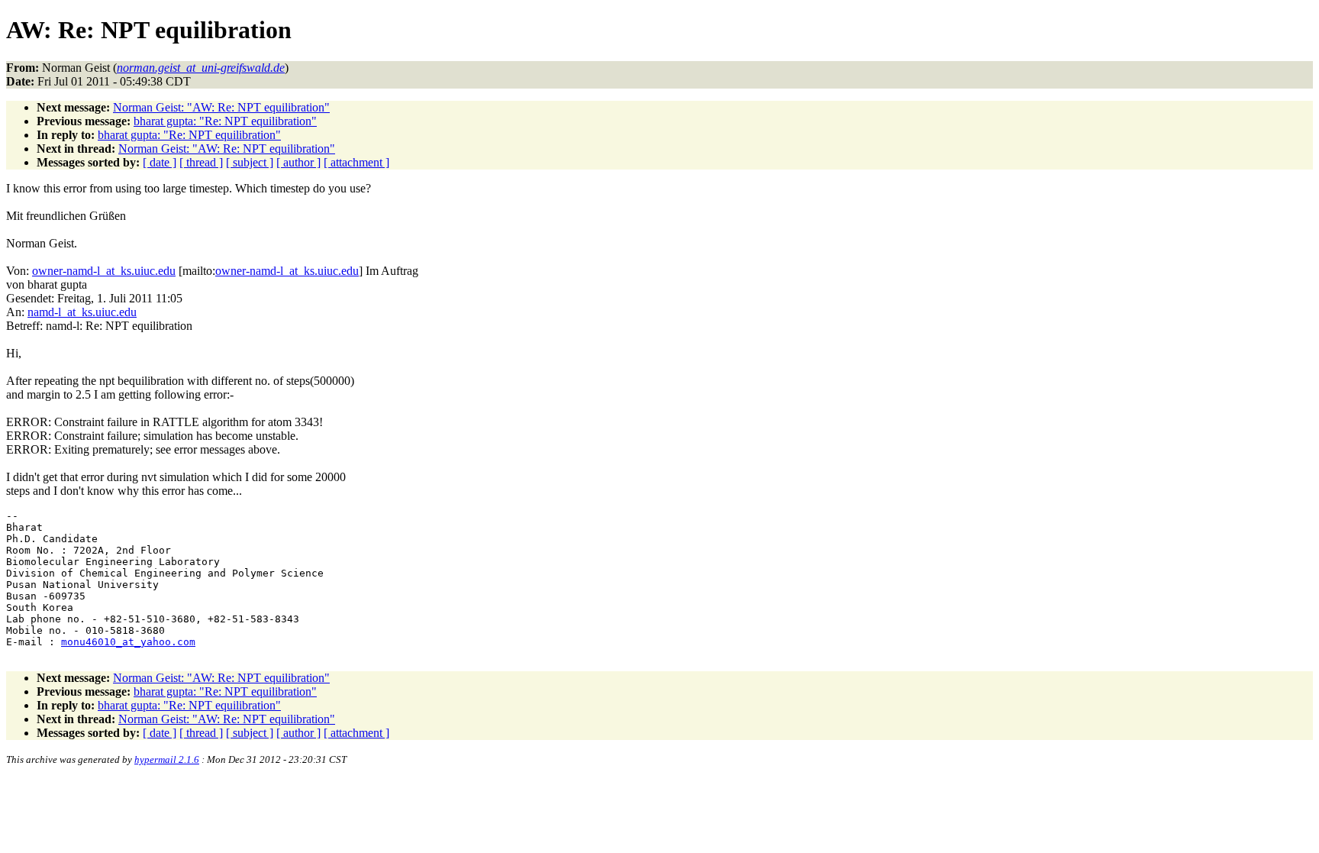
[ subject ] (249, 162)
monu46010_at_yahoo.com (128, 642)
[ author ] (298, 162)
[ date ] (159, 162)
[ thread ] (201, 162)
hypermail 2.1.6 (166, 759)
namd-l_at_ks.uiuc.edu (82, 311)
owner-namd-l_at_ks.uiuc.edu (104, 270)
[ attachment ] (356, 162)
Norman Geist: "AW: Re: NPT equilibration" (221, 107)
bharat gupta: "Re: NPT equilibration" (225, 121)
